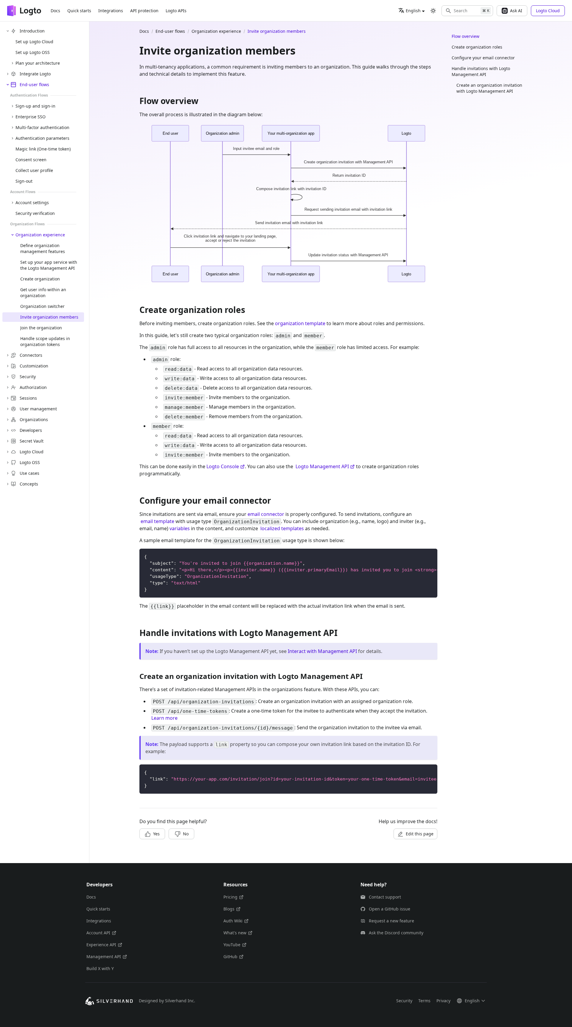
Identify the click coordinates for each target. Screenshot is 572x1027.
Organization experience (40, 235)
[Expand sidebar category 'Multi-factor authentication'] (12, 127)
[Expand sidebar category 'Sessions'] (7, 398)
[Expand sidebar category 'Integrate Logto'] (7, 74)
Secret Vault (31, 441)
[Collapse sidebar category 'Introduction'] (7, 31)
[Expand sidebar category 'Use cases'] (7, 473)
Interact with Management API (322, 651)
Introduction (32, 31)
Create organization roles (477, 47)
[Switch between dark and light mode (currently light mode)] (433, 10)
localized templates (282, 528)
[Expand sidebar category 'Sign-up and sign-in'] (12, 106)
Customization (34, 366)
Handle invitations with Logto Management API (481, 71)
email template (157, 521)
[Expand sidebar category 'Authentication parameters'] (12, 138)
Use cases (29, 473)
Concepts (29, 484)
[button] (467, 10)
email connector (266, 514)
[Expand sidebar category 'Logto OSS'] (7, 462)
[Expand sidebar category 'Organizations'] (7, 419)
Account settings (32, 202)
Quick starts (79, 10)
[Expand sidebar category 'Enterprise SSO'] (12, 116)
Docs (55, 10)
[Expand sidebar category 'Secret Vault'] (7, 441)
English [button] (413, 10)
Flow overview (465, 36)
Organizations (34, 419)
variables (180, 528)
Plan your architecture (37, 63)
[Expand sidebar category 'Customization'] (7, 366)
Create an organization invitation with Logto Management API (489, 88)
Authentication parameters (42, 138)
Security (28, 376)
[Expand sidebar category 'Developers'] (7, 430)
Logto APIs (176, 10)
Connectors (31, 355)
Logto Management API (322, 466)
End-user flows (34, 84)
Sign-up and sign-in (35, 106)
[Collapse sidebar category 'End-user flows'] (7, 84)
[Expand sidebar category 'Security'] (7, 376)
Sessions (28, 398)
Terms (424, 1000)
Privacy (443, 1000)
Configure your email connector (483, 57)
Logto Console (222, 466)
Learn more (164, 718)
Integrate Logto (35, 74)
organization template (300, 323)
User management (38, 409)
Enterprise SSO (30, 117)
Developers (31, 430)
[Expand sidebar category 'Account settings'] (12, 202)
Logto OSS (30, 462)
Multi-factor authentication (42, 127)
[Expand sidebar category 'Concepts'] (7, 484)
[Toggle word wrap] (419, 556)
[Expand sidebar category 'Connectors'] (7, 355)
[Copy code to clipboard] (430, 556)
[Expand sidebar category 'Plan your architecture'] (12, 63)
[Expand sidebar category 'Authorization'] (7, 387)
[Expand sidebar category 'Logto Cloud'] (7, 451)
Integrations (110, 10)
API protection (144, 10)
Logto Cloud (31, 451)
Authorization (33, 387)
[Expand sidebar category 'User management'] (7, 409)
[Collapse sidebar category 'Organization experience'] (12, 234)
